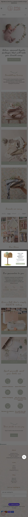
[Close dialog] (26, 251)
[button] (24, 457)
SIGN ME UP (20, 263)
